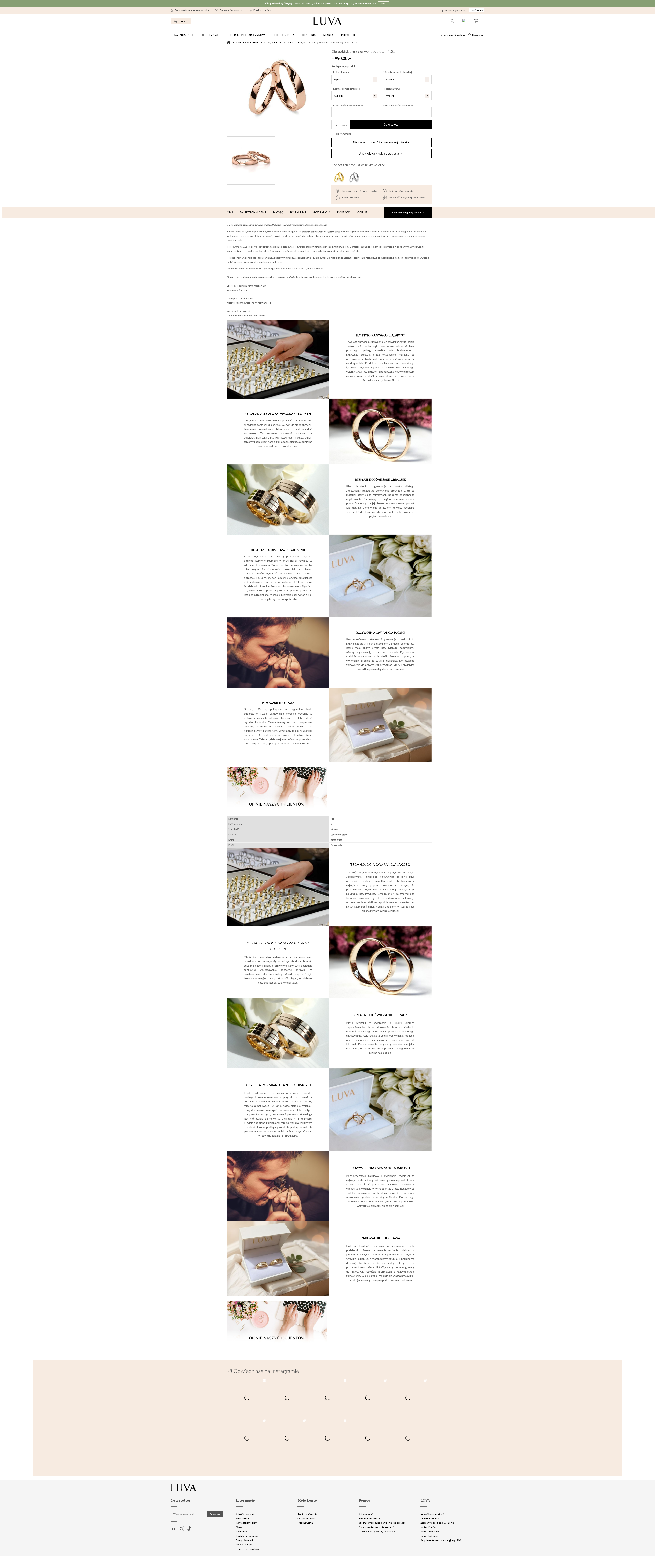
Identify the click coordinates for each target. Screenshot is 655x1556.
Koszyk (476, 21)
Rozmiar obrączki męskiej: (345, 88)
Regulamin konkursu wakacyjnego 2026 (441, 1540)
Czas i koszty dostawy (247, 1548)
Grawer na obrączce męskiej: (398, 104)
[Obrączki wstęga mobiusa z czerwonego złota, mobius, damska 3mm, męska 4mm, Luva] (277, 89)
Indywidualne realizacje (432, 1514)
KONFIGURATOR (430, 1518)
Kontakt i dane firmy (246, 1522)
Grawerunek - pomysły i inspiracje (377, 1531)
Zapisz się (215, 1514)
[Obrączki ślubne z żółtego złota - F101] (338, 177)
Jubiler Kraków (428, 1527)
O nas (239, 1527)
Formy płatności (244, 1540)
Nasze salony (478, 35)
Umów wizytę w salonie (454, 35)
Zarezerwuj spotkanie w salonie (437, 1522)
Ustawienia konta (306, 1518)
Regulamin (241, 1531)
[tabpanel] (329, 519)
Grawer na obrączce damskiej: (347, 104)
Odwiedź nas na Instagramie (266, 1371)
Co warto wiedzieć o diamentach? (376, 1527)
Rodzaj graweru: (391, 88)
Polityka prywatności (247, 1535)
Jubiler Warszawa (429, 1531)
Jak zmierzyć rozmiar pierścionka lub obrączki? (382, 1522)
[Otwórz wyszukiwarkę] (452, 21)
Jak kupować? (366, 1514)
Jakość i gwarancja (245, 1514)
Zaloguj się (463, 21)
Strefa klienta (243, 1518)
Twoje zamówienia (307, 1514)
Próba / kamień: (340, 72)
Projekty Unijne (244, 1544)
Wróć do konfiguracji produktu (408, 212)
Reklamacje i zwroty (369, 1518)
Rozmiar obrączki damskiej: (397, 72)
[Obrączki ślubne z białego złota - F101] (353, 177)
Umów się (477, 10)
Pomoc (183, 21)
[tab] (230, 212)
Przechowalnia (305, 1522)
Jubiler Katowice (429, 1535)
